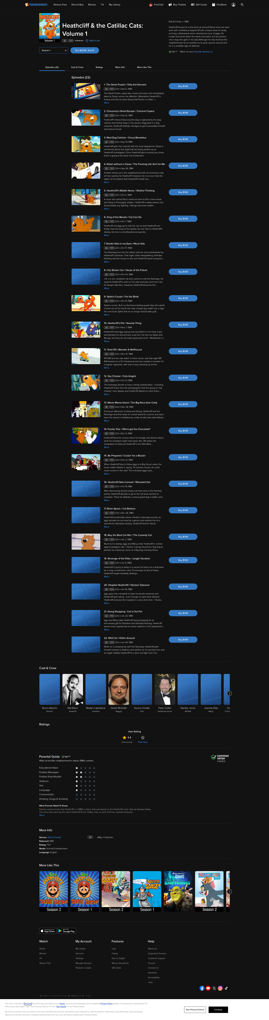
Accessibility (154, 977)
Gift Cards (116, 968)
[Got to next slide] (229, 693)
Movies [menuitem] (92, 4)
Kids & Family (54, 837)
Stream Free (45, 963)
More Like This (144, 67)
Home (42, 948)
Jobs (150, 982)
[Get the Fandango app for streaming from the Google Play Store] (66, 930)
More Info (120, 67)
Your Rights (61, 1006)
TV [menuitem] (102, 4)
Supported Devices (157, 953)
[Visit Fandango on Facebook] (202, 988)
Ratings (99, 67)
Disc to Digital (118, 958)
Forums (151, 963)
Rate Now (143, 742)
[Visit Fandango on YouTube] (208, 988)
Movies (42, 953)
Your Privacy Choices (195, 1009)
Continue (218, 1009)
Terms (62, 1003)
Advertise (152, 972)
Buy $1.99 (183, 86)
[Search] (242, 4)
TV (40, 958)
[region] (134, 1009)
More (106, 102)
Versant (27, 1003)
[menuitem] (199, 4)
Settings (79, 958)
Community (127, 742)
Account (80, 953)
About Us (152, 948)
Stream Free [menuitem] (60, 4)
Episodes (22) (52, 67)
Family (115, 953)
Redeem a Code (83, 968)
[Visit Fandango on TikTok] (226, 988)
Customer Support (156, 958)
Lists (114, 948)
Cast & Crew (77, 67)
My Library (80, 948)
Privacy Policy (106, 1003)
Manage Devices (84, 963)
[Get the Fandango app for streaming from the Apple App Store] (47, 930)
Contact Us (153, 968)
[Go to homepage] (36, 4)
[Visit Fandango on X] (214, 988)
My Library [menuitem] (114, 4)
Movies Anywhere (120, 963)
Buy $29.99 (87, 50)
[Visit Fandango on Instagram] (220, 988)
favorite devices (202, 51)
